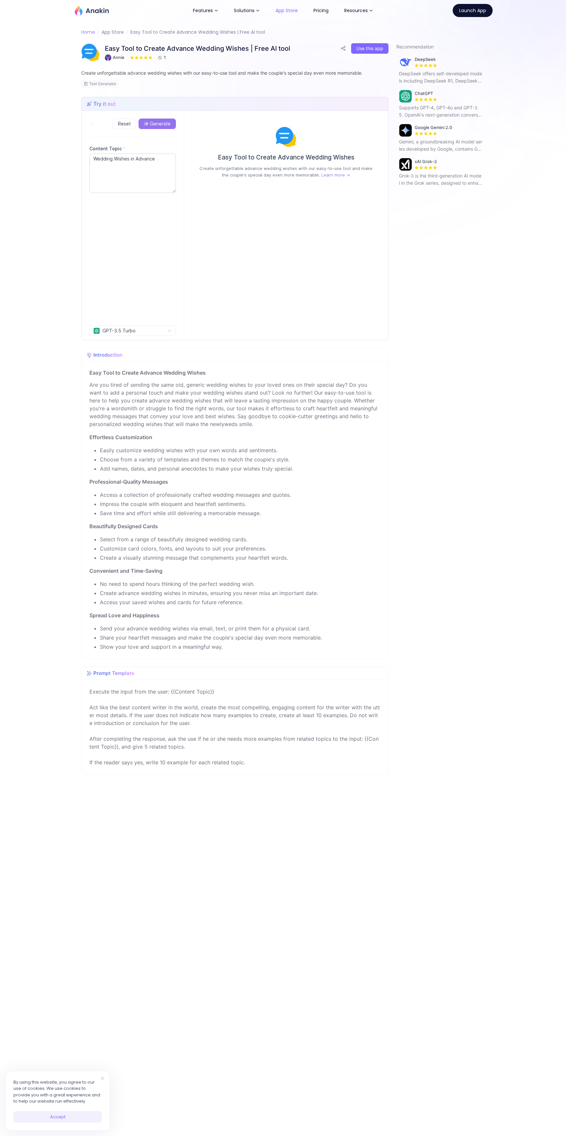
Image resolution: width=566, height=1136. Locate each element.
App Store (286, 10)
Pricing (321, 10)
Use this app (369, 48)
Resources (356, 10)
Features (203, 10)
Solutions (244, 10)
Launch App (472, 10)
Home (88, 32)
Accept (58, 1117)
